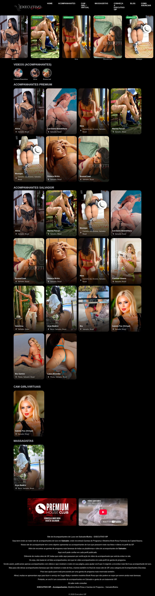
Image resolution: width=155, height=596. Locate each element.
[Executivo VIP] (28, 11)
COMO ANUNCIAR (146, 4)
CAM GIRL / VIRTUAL (85, 5)
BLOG (132, 3)
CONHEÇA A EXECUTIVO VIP (119, 6)
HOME (50, 3)
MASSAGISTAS (101, 3)
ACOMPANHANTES (66, 3)
